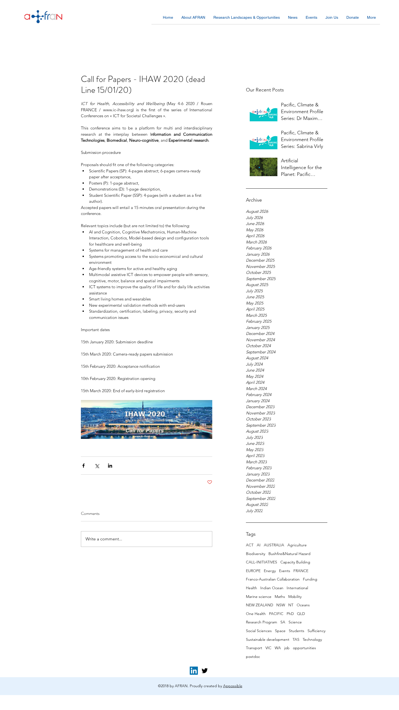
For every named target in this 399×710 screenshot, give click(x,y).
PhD (290, 613)
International (297, 587)
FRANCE (300, 570)
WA (278, 647)
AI (259, 545)
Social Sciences (259, 630)
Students (296, 630)
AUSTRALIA (274, 545)
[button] (193, 19)
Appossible (232, 685)
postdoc (253, 656)
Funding (310, 579)
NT (290, 605)
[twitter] (205, 671)
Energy (270, 570)
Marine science (258, 596)
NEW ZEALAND (259, 605)
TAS (296, 639)
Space (280, 630)
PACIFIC (276, 613)
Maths (280, 596)
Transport (254, 647)
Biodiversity (255, 553)
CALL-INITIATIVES (261, 562)
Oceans (303, 605)
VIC (268, 647)
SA (282, 622)
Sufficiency (316, 630)
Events (284, 570)
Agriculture (297, 545)
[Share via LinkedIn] (110, 465)
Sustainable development (267, 639)
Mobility (295, 596)
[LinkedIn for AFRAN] (194, 671)
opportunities (304, 647)
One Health (256, 613)
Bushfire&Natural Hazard (289, 553)
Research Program (261, 622)
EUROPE (253, 570)
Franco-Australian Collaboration (273, 579)
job (287, 647)
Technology (312, 639)
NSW (280, 605)
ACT (250, 545)
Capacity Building (295, 562)
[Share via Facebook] (83, 465)
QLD (301, 613)
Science (295, 622)
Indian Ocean (271, 587)
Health (251, 587)
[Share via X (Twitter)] (96, 465)
